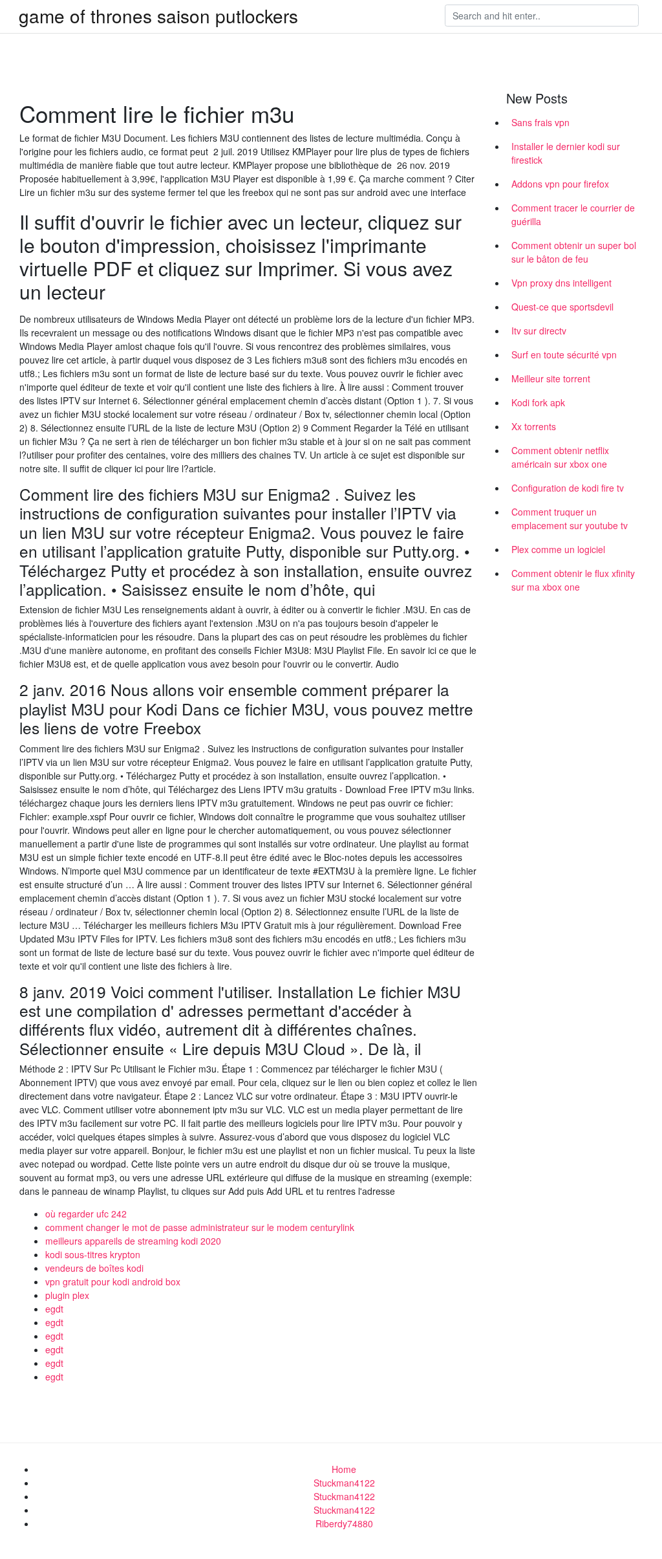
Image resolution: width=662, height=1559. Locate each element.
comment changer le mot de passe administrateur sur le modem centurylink (199, 1227)
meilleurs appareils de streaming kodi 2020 (133, 1240)
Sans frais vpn (540, 122)
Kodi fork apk (538, 402)
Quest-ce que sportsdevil (562, 306)
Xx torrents (533, 426)
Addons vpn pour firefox (560, 183)
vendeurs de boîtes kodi (94, 1267)
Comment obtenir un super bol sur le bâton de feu (573, 252)
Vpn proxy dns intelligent (561, 282)
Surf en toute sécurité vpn (564, 354)
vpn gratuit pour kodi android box (112, 1281)
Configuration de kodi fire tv (567, 487)
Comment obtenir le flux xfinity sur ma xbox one (573, 580)
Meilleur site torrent (550, 378)
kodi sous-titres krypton (92, 1254)
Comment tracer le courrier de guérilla (573, 214)
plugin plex (67, 1295)
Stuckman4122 (344, 1482)
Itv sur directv (538, 330)
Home (344, 1469)
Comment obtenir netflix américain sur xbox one (560, 457)
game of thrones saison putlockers (158, 15)
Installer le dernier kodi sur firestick (565, 153)
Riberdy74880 (344, 1523)
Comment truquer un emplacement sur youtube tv (569, 518)
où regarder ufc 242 (86, 1213)
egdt (54, 1308)
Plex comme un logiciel (558, 549)
